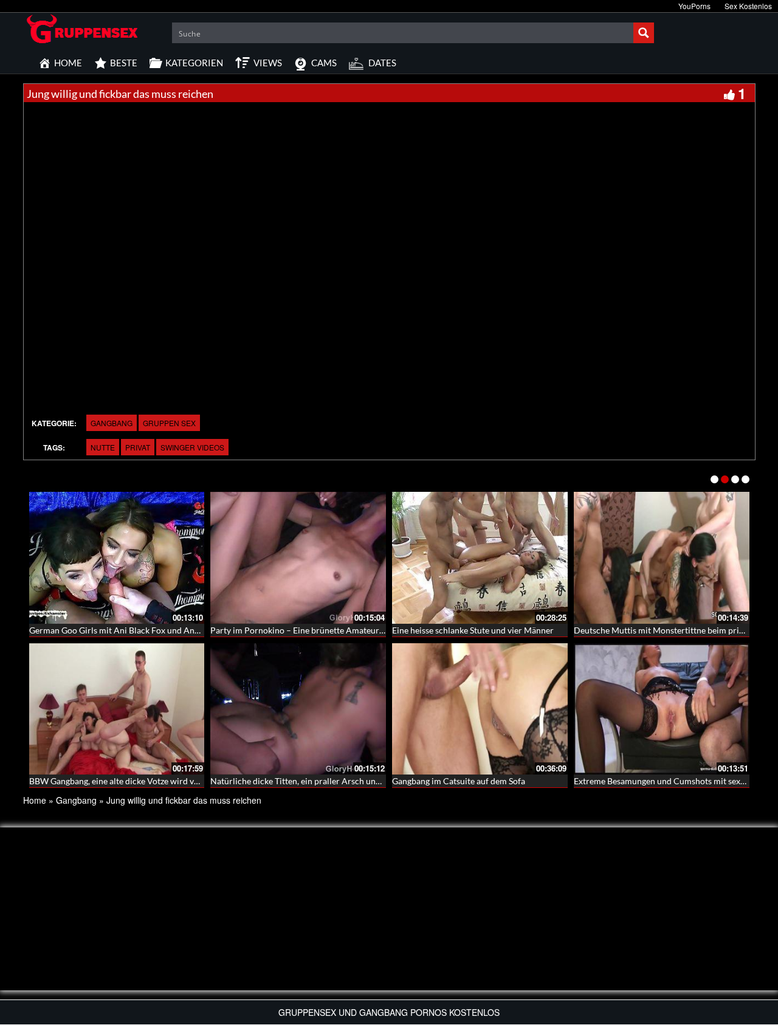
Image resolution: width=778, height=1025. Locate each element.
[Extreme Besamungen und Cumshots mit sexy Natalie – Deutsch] (661, 709)
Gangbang (112, 423)
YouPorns (694, 5)
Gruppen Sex (169, 423)
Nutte (103, 447)
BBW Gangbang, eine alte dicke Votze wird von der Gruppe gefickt (152, 781)
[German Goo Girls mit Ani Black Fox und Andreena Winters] (117, 558)
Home (34, 800)
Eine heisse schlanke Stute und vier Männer (473, 630)
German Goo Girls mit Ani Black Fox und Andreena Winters (141, 630)
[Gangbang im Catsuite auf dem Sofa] (480, 709)
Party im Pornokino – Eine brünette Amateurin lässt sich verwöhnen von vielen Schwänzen (380, 630)
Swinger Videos (192, 447)
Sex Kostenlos (748, 5)
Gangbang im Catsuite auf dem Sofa (458, 781)
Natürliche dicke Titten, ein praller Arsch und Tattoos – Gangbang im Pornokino (359, 781)
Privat (137, 447)
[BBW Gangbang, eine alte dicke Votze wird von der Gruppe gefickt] (117, 709)
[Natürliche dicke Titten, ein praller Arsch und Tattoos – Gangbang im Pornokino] (298, 709)
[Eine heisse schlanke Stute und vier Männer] (480, 558)
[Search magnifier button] (643, 32)
